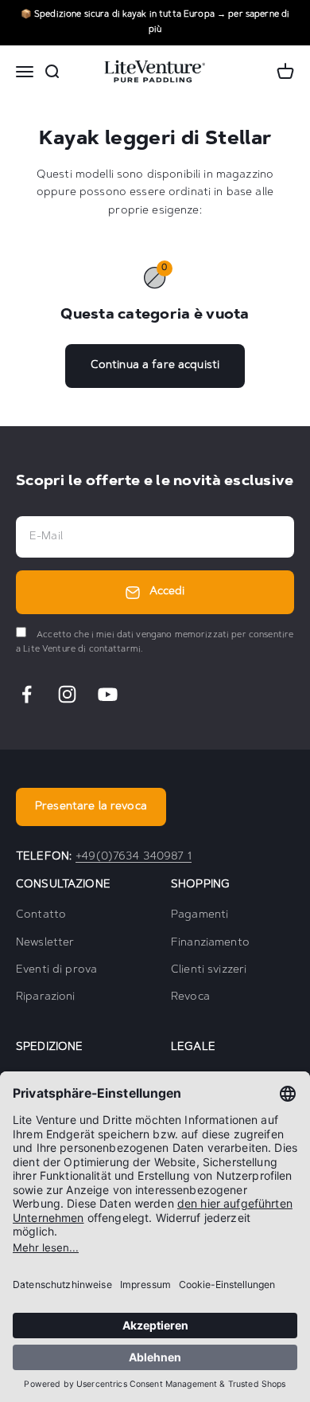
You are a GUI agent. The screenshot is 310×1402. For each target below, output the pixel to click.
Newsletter (45, 943)
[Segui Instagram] (67, 694)
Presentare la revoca (91, 807)
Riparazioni (46, 997)
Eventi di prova (56, 970)
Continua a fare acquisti (155, 365)
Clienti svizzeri (208, 970)
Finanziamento (210, 943)
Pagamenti (199, 915)
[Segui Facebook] (26, 694)
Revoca (190, 997)
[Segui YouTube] (107, 694)
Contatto (41, 915)
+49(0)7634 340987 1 (134, 857)
